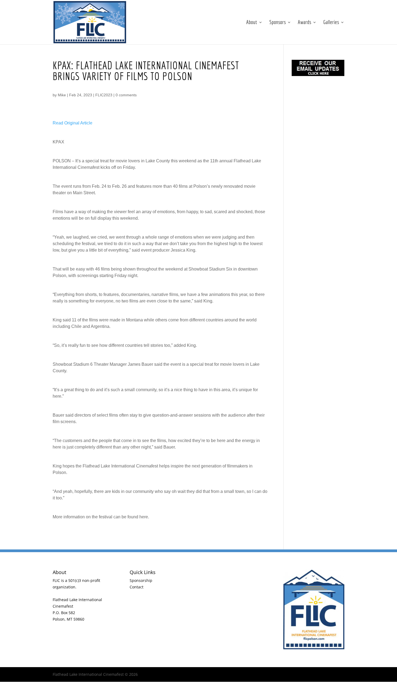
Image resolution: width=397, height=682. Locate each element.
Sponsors (277, 22)
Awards (304, 22)
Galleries (331, 22)
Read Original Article (72, 123)
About (251, 22)
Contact (136, 586)
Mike (62, 95)
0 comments (126, 95)
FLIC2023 (103, 95)
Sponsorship (141, 580)
